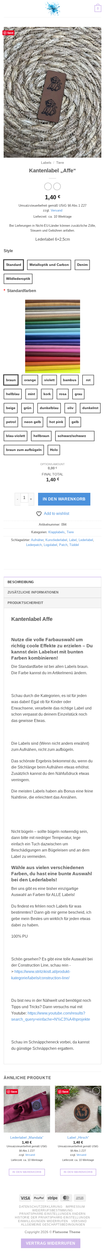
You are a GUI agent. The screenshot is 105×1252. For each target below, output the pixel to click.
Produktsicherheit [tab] (25, 603)
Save (10, 33)
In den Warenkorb (64, 499)
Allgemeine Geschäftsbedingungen (53, 1224)
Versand (56, 210)
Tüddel (74, 545)
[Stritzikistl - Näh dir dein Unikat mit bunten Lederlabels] (52, 8)
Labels (46, 163)
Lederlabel (86, 540)
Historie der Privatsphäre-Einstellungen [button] (52, 1217)
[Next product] (48, 186)
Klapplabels (56, 532)
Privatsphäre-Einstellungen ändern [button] (52, 1214)
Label (73, 540)
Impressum (75, 1206)
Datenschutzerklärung (40, 1206)
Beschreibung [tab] (21, 582)
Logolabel (50, 545)
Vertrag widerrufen (50, 1243)
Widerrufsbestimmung (52, 1210)
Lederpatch (34, 545)
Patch (63, 545)
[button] (7, 8)
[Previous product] (57, 186)
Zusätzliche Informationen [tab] (33, 592)
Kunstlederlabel (56, 540)
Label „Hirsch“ (78, 1137)
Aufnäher (37, 540)
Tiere (60, 163)
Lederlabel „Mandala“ (26, 1137)
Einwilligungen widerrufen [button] (43, 1221)
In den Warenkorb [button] (26, 1171)
